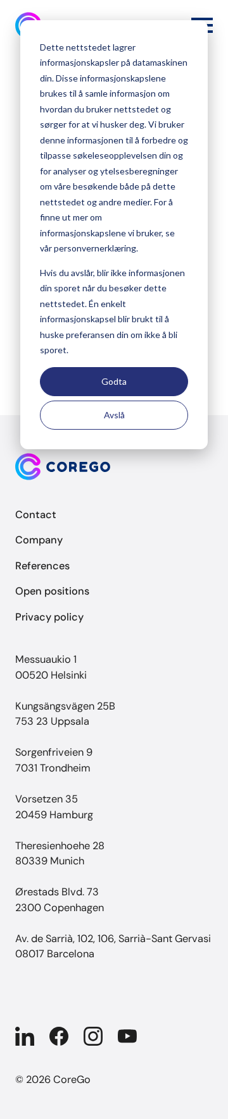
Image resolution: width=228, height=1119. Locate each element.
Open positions (52, 591)
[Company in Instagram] (93, 1036)
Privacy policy (49, 617)
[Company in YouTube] (127, 1036)
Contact (35, 514)
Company (39, 540)
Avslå (114, 414)
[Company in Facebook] (58, 1036)
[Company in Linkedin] (24, 1036)
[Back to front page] (114, 466)
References (42, 565)
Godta (114, 381)
